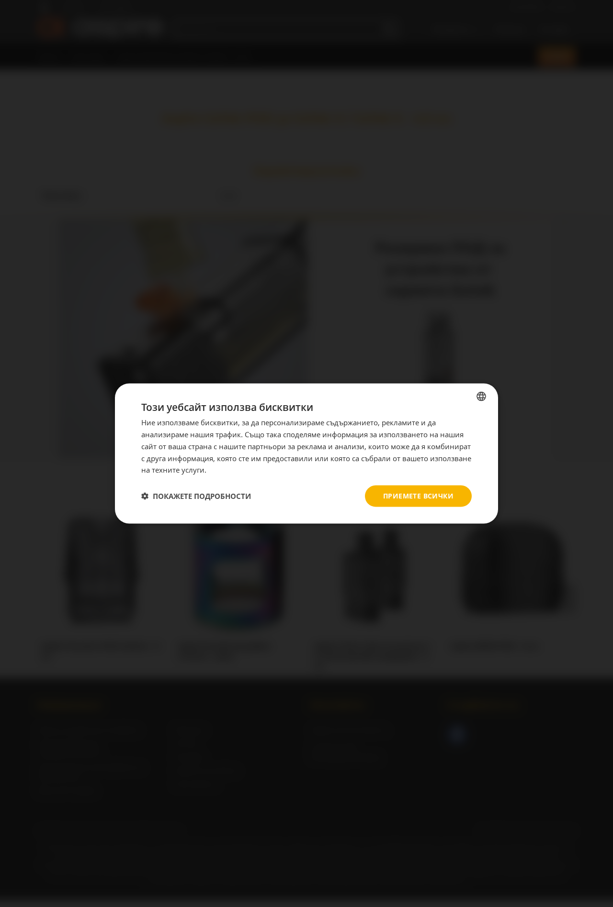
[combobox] (481, 396)
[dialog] (306, 454)
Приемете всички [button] (418, 495)
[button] (196, 496)
